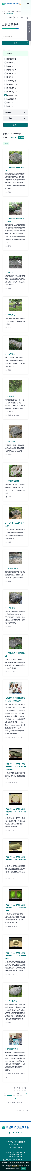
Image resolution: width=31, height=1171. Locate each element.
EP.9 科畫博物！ (11, 1049)
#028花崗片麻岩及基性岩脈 (14, 524)
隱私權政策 (16, 1168)
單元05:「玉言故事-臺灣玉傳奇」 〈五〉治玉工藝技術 (15, 812)
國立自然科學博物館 (11, 4)
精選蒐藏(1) (11, 62)
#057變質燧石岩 (12, 568)
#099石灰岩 (10, 272)
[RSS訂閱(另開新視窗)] (22, 1132)
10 (25, 1088)
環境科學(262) (12, 70)
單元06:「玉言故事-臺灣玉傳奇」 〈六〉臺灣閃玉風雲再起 (15, 766)
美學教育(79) (11, 59)
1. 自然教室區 (10, 396)
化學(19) (10, 106)
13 (14, 1093)
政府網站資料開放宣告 (15, 1155)
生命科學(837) (12, 92)
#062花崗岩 (10, 442)
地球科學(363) (12, 95)
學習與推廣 (11, 11)
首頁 (5, 11)
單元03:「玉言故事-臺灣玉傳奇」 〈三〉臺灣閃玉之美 (15, 908)
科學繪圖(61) (11, 88)
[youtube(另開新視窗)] (17, 1132)
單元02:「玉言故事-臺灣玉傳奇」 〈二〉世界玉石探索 (15, 955)
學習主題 (18, 11)
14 (18, 1093)
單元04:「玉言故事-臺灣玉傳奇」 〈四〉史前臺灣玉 (15, 860)
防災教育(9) (11, 66)
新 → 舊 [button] (13, 137)
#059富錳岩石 (11, 608)
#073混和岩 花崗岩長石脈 (15, 654)
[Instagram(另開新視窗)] (13, 1132)
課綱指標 (8, 112)
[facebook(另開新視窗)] (9, 1132)
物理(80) (10, 102)
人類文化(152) (12, 99)
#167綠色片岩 (11, 1001)
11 (5, 1093)
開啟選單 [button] (28, 3)
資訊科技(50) (11, 73)
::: (0, 12)
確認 (23, 1169)
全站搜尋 (24, 3)
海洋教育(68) (11, 81)
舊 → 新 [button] (21, 137)
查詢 (15, 43)
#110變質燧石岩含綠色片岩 (14, 169)
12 (9, 1093)
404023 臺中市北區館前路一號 (16, 1142)
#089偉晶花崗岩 (12, 481)
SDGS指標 (8, 118)
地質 (5, 143)
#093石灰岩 (10, 354)
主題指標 (8, 54)
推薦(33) (10, 77)
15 (21, 1093)
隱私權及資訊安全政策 (15, 1157)
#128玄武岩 (10, 315)
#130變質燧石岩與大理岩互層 (14, 220)
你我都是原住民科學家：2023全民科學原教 (15, 699)
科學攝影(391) (12, 84)
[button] (15, 18)
